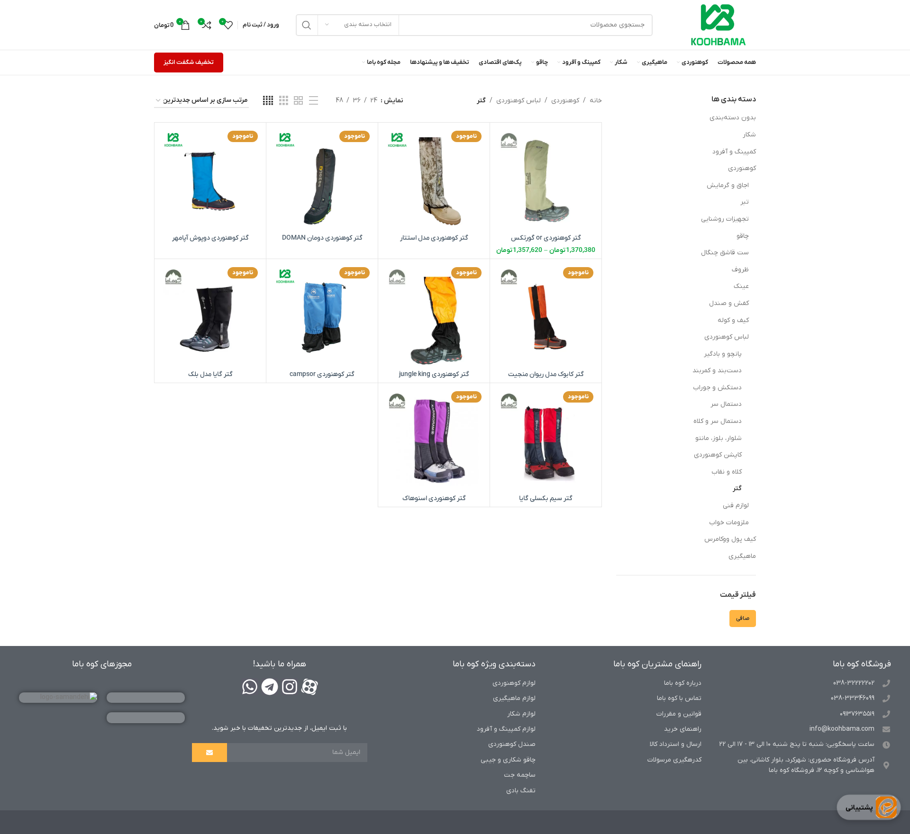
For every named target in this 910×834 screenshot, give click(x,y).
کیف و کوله (733, 320)
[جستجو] (307, 25)
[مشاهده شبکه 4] (268, 101)
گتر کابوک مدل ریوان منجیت (546, 374)
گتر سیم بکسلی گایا (546, 498)
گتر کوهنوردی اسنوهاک (434, 498)
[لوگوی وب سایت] (718, 24)
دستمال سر (726, 404)
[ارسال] (209, 752)
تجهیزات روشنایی (725, 219)
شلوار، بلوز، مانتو (718, 438)
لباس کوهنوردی (726, 336)
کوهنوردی (742, 168)
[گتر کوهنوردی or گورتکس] (546, 178)
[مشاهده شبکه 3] (283, 101)
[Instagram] (289, 686)
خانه (596, 100)
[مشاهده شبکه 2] (298, 101)
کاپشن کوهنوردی (718, 454)
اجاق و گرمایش (728, 185)
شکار (749, 134)
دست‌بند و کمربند (717, 370)
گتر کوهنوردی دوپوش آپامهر (210, 237)
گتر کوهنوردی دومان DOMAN (322, 237)
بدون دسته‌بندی (733, 117)
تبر (744, 201)
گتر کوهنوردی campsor (322, 374)
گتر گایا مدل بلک (210, 374)
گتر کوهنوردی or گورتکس (546, 237)
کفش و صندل (729, 303)
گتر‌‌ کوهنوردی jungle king (434, 374)
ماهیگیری (742, 556)
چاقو (743, 236)
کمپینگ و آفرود (734, 151)
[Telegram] (269, 686)
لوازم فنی (736, 505)
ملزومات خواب (729, 522)
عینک (741, 286)
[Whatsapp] (249, 686)
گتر (737, 488)
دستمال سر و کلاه (717, 421)
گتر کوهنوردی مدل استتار (434, 237)
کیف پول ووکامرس (730, 539)
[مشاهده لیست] (313, 101)
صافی (742, 618)
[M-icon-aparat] (309, 686)
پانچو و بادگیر (723, 354)
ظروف (740, 269)
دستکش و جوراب (717, 387)
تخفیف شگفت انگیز (189, 62)
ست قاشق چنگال (725, 252)
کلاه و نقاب (726, 471)
